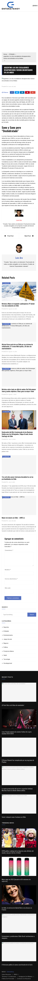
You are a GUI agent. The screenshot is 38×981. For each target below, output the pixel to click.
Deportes (6, 627)
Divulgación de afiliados (25, 976)
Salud (5, 655)
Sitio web (7, 588)
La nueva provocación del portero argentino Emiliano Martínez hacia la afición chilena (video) (17, 790)
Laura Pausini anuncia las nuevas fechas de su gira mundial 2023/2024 (16, 733)
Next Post (28, 236)
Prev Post (10, 236)
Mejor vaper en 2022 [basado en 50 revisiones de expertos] (16, 880)
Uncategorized (8, 663)
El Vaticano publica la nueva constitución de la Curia (17, 965)
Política (6, 647)
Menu (36, 5)
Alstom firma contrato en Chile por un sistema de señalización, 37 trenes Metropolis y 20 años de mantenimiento (17, 346)
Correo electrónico (11, 579)
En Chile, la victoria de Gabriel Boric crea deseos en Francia (17, 909)
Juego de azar (8, 639)
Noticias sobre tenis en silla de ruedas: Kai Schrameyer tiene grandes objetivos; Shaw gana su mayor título (19, 390)
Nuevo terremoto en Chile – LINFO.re (13, 518)
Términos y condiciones (9, 976)
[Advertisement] (19, 31)
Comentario (9, 550)
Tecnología (7, 659)
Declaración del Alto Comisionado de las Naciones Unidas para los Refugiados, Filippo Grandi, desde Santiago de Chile (17, 434)
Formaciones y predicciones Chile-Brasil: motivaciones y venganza (18, 937)
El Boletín (6, 283)
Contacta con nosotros (24, 978)
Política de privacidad (8, 978)
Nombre (8, 569)
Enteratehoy (10, 972)
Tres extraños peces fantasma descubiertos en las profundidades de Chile (17, 478)
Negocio (6, 643)
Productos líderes (9, 651)
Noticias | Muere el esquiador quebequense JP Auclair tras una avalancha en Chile (18, 305)
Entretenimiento (8, 635)
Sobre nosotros (6, 974)
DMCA (15, 974)
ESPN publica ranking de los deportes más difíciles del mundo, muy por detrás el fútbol (18, 852)
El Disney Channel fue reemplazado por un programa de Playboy (18, 761)
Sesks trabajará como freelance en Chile (14, 817)
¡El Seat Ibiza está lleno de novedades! (13, 705)
